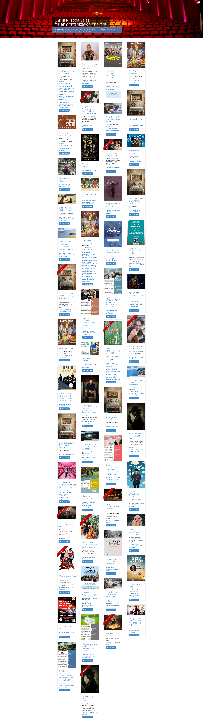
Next (202, 19)
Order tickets (65, 110)
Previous (1, 19)
